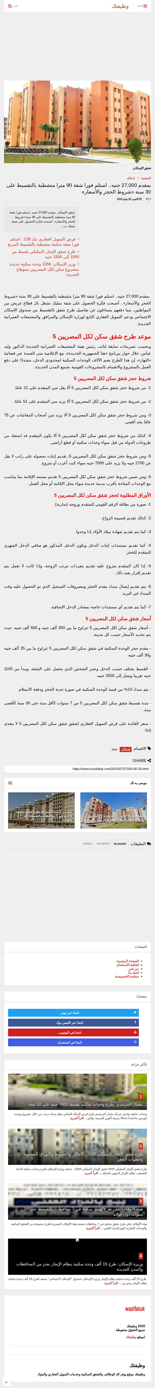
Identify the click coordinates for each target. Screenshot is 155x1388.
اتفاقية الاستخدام (128, 965)
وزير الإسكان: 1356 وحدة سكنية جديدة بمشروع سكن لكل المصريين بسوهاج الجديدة (44, 269)
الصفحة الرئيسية (128, 961)
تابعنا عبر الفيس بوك (69, 1022)
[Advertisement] (77, 46)
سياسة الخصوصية (127, 976)
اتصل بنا (133, 972)
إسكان (131, 178)
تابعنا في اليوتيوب (69, 1032)
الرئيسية (146, 178)
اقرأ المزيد (77, 1118)
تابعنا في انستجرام (70, 1042)
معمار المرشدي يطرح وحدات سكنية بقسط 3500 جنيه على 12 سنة (85, 1104)
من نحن (134, 968)
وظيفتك (120, 6)
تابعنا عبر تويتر (69, 1012)
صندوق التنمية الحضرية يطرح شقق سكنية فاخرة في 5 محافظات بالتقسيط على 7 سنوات (44, 816)
